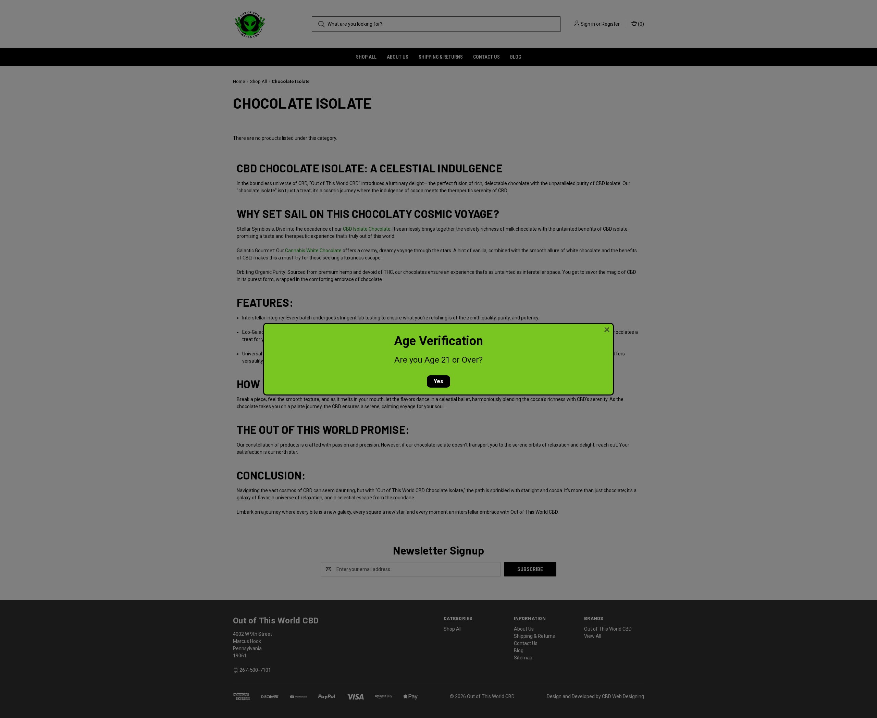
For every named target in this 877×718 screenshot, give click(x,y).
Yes (438, 381)
